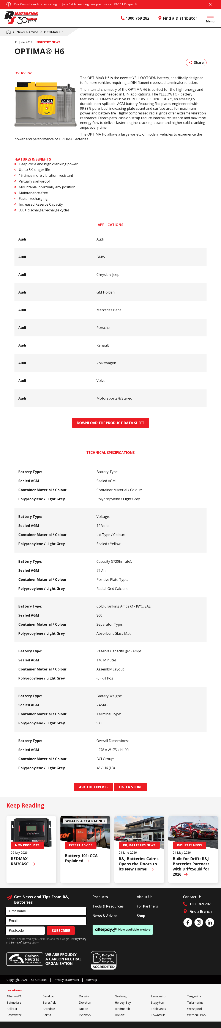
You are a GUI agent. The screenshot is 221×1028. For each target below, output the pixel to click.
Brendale (49, 1009)
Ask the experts (93, 787)
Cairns (47, 1015)
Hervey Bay (123, 1002)
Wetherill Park (196, 1015)
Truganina (194, 996)
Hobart (120, 1015)
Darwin (84, 996)
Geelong (120, 996)
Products (100, 896)
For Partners (147, 906)
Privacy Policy (78, 939)
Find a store (130, 787)
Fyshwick (85, 1015)
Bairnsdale (13, 1002)
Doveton (85, 1002)
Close (210, 4)
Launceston (159, 996)
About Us (144, 896)
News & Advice (27, 32)
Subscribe (61, 930)
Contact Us (192, 896)
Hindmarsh (122, 1009)
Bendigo (48, 996)
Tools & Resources (108, 906)
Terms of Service (21, 942)
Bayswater (13, 1015)
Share (199, 62)
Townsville (158, 1015)
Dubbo (83, 1009)
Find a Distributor (180, 18)
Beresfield (50, 1002)
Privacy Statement (66, 980)
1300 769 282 (137, 18)
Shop (141, 915)
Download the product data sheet (110, 422)
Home (8, 32)
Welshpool (194, 1009)
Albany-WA (14, 996)
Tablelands (158, 1009)
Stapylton (157, 1002)
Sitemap (91, 980)
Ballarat (11, 1009)
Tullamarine (195, 1002)
